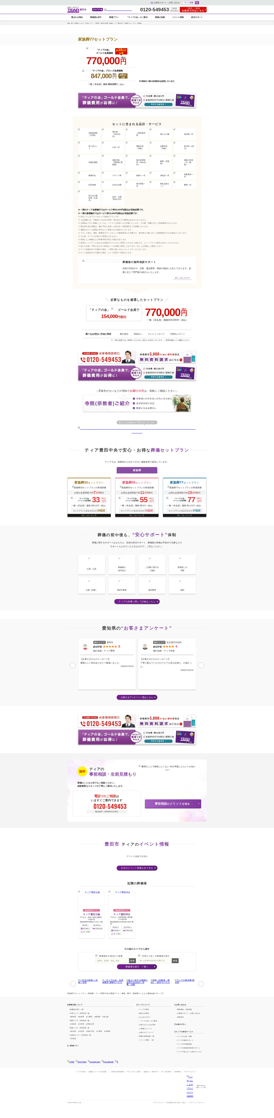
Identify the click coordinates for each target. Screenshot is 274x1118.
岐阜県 (81, 1017)
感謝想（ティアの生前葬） (98, 1072)
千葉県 (99, 1031)
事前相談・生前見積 (184, 1009)
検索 (132, 961)
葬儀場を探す (96, 17)
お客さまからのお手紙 (147, 1025)
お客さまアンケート (137, 697)
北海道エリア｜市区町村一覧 (80, 1035)
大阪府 (73, 1024)
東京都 (73, 1031)
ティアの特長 (144, 1009)
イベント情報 (178, 17)
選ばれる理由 (77, 17)
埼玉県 (81, 1031)
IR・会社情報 (166, 1072)
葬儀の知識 (160, 17)
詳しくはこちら (181, 278)
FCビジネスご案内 (134, 1072)
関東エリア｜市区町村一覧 (79, 1028)
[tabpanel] (137, 495)
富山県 (106, 1017)
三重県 (89, 1017)
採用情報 (177, 1072)
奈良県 (81, 1024)
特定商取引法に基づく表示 (176, 1102)
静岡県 (98, 1017)
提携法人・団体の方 (151, 1072)
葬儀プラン (114, 17)
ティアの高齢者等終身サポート (188, 1048)
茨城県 (107, 1031)
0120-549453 (154, 9)
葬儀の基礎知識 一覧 (146, 1036)
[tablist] (137, 470)
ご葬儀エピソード (145, 1028)
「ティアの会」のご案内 (137, 17)
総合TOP (96, 9)
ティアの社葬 (80, 1072)
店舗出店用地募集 (117, 1072)
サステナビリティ (190, 1072)
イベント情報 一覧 (146, 1040)
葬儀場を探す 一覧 (77, 1009)
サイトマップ (158, 1102)
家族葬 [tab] (137, 470)
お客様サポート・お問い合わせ (188, 1013)
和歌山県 (90, 1024)
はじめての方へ (145, 1017)
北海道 (73, 1038)
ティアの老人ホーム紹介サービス (189, 1052)
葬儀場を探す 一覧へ (137, 967)
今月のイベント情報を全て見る (137, 868)
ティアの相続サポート (185, 1040)
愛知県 (73, 1017)
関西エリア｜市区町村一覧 (79, 1020)
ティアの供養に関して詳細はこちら (137, 601)
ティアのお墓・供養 (184, 1036)
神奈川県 (90, 1031)
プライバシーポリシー (197, 1102)
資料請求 (180, 1017)
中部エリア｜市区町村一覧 (79, 1013)
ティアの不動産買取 (184, 1044)
